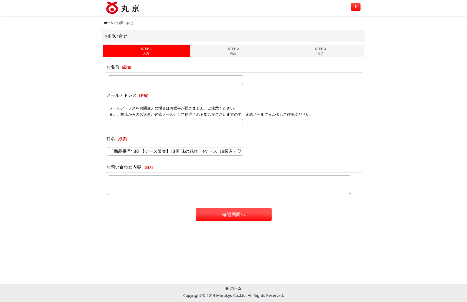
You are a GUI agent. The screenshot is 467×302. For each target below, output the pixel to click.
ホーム (236, 288)
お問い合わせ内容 (123, 167)
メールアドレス (121, 95)
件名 (110, 138)
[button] (356, 7)
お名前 (112, 67)
